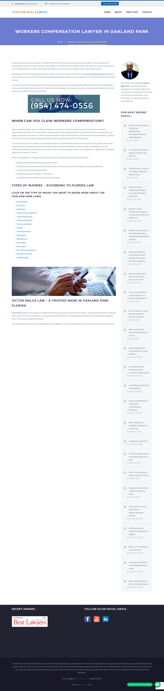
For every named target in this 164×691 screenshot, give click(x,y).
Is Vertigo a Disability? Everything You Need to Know (138, 565)
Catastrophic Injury (24, 216)
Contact (147, 12)
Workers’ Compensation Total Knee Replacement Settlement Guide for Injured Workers (139, 131)
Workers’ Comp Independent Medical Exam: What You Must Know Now (137, 191)
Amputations (22, 201)
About (118, 12)
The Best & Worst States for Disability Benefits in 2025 (139, 457)
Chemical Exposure (24, 220)
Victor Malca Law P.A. (82, 679)
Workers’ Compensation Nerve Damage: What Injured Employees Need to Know (139, 235)
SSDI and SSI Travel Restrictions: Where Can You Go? (139, 332)
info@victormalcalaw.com (59, 3)
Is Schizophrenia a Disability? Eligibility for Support (139, 531)
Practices (132, 12)
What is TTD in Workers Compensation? (138, 548)
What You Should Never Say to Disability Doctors (139, 582)
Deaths (19, 227)
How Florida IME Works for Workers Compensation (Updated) (138, 405)
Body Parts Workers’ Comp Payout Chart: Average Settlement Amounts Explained (137, 256)
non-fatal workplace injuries (94, 74)
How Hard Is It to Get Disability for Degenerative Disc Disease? (137, 511)
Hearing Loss (22, 239)
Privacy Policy (83, 685)
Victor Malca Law (18, 313)
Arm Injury (21, 205)
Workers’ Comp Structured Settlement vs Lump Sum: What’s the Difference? (139, 213)
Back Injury (21, 209)
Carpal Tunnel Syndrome (27, 213)
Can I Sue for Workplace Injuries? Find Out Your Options (138, 153)
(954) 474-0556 (31, 4)
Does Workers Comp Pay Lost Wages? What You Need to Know (139, 171)
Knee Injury (21, 242)
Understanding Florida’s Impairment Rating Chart (138, 491)
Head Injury (21, 235)
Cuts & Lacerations (24, 224)
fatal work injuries (56, 77)
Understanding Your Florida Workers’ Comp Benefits (138, 351)
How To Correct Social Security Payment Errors (139, 474)
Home (107, 12)
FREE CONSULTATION (110, 4)
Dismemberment (24, 231)
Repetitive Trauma (24, 254)
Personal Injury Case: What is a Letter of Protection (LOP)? (137, 276)
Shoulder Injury (23, 257)
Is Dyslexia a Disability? (138, 441)
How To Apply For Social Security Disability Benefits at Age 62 (139, 314)
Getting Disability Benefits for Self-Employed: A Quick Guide (139, 369)
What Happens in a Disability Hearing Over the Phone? (138, 425)
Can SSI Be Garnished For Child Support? (139, 386)
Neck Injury (21, 246)
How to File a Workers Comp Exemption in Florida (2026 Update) (138, 295)
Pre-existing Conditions (26, 250)
